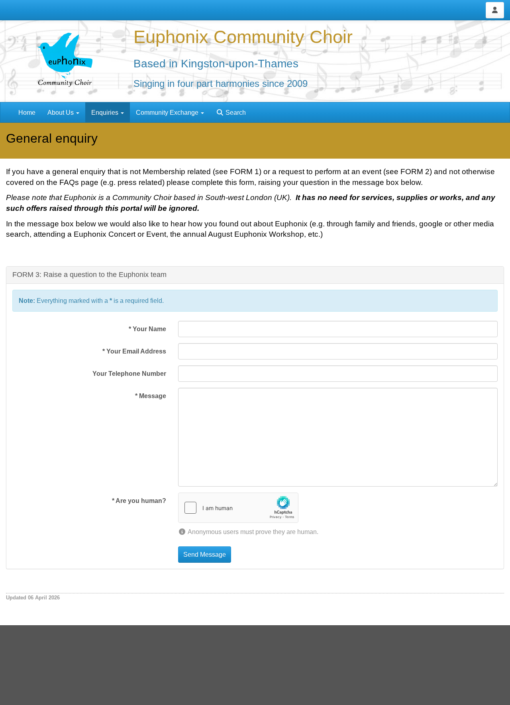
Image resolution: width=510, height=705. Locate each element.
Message (150, 396)
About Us (61, 112)
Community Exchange (168, 112)
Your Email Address (134, 351)
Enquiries (105, 112)
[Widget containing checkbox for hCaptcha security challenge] (238, 508)
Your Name (147, 329)
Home (26, 112)
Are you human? (139, 500)
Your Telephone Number (129, 373)
